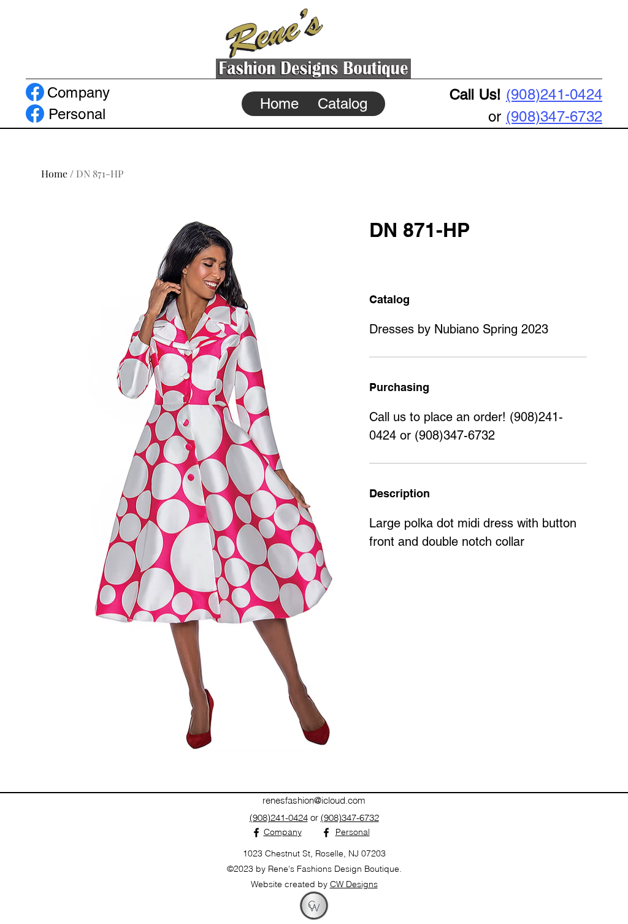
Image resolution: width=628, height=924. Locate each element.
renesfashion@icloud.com (314, 800)
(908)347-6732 (554, 116)
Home (54, 173)
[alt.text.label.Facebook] (35, 92)
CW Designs (354, 884)
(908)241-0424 (554, 94)
